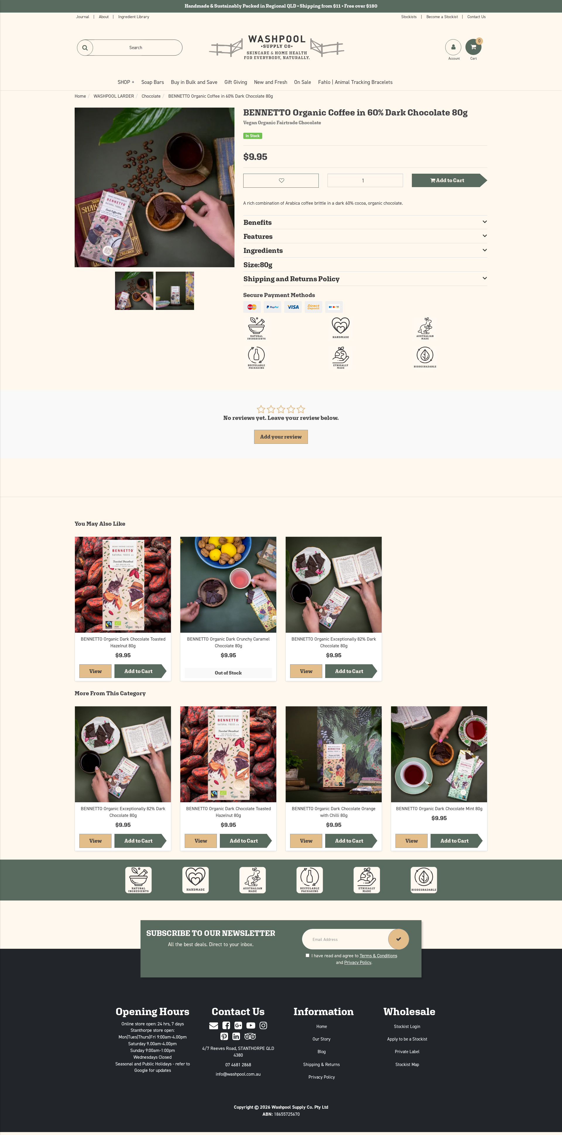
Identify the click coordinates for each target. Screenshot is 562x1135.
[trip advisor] (250, 1036)
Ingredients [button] (263, 250)
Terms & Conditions (378, 956)
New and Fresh (270, 82)
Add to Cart (449, 180)
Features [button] (258, 236)
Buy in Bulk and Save (194, 82)
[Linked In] (236, 1036)
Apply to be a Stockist (407, 1039)
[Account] (453, 47)
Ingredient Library (133, 16)
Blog (322, 1051)
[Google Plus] (238, 1025)
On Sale (302, 82)
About (104, 16)
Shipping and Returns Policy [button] (292, 279)
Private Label (407, 1051)
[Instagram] (263, 1025)
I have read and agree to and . (354, 959)
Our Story (321, 1039)
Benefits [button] (258, 222)
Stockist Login (407, 1026)
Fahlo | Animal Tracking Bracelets (355, 82)
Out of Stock (228, 672)
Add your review (281, 437)
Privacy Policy (357, 962)
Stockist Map (407, 1064)
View (100, 670)
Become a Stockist (442, 16)
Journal (83, 16)
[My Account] (453, 53)
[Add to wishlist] (165, 544)
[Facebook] (226, 1025)
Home (321, 1026)
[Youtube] (250, 1025)
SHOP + (126, 82)
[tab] (365, 222)
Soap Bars (152, 82)
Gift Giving (236, 82)
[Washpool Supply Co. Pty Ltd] (276, 47)
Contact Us (476, 16)
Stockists (409, 16)
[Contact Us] (213, 1025)
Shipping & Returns (321, 1064)
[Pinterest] (224, 1036)
